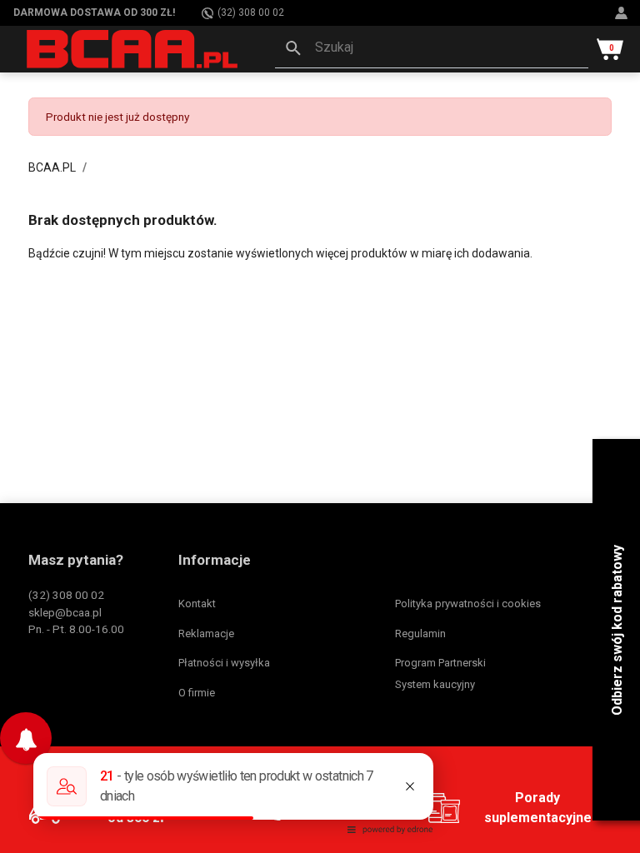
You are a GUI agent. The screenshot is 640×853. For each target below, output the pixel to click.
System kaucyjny (435, 684)
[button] (431, 49)
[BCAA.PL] (133, 48)
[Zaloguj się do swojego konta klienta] (623, 13)
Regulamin (420, 633)
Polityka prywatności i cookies (468, 603)
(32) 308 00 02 (251, 12)
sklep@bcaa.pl (65, 612)
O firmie (196, 692)
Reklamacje (206, 633)
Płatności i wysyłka (224, 662)
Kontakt (197, 603)
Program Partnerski (440, 662)
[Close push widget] (50, 716)
